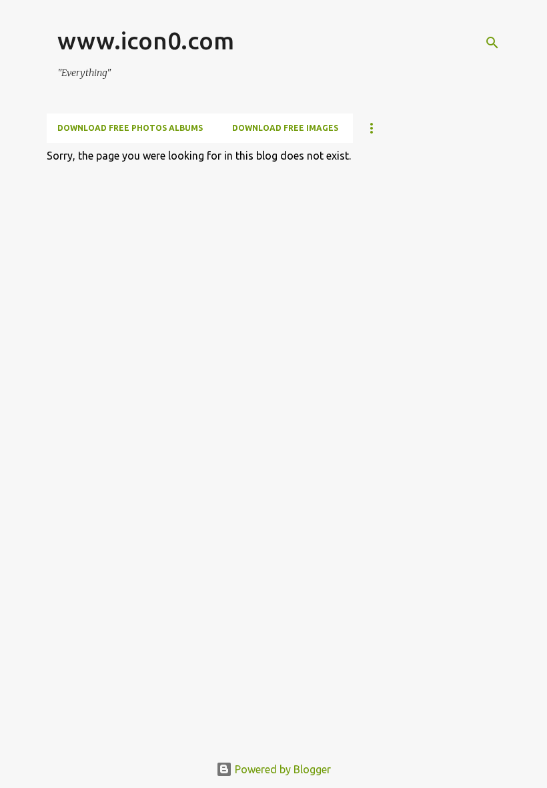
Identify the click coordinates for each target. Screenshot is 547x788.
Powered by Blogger (281, 769)
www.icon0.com (145, 40)
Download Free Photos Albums (130, 128)
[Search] (492, 43)
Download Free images (285, 128)
